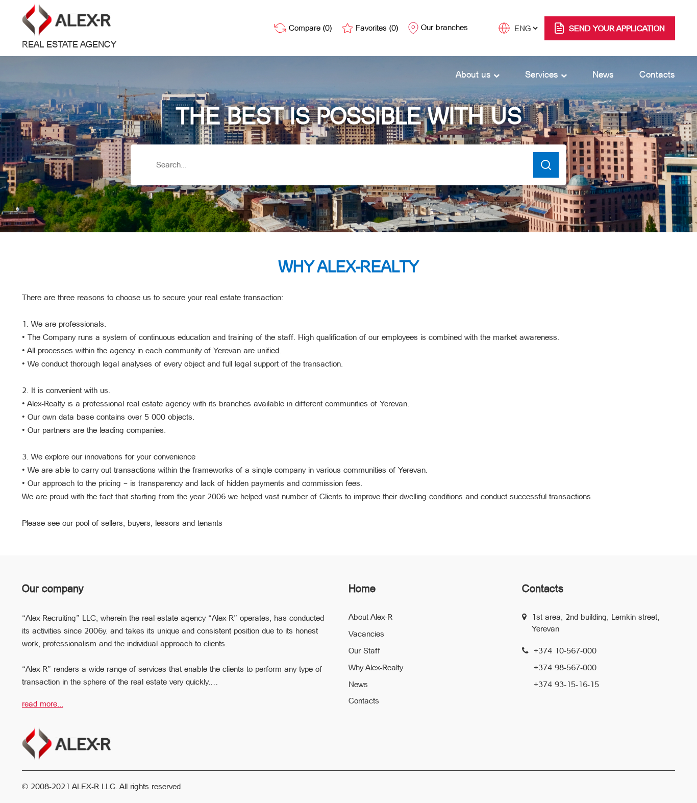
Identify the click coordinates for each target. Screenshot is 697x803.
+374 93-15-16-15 (566, 684)
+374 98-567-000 (565, 667)
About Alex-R (370, 617)
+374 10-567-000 (565, 650)
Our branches (444, 27)
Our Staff (364, 650)
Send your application (617, 28)
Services (543, 74)
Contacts (657, 74)
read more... (42, 704)
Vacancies (366, 634)
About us (474, 74)
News (603, 74)
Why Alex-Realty (375, 667)
